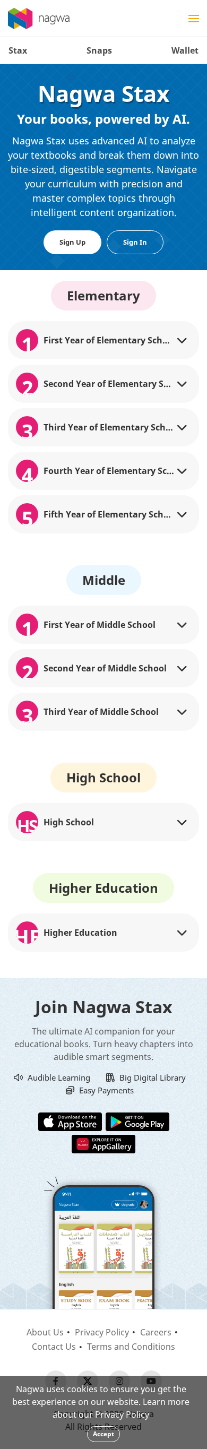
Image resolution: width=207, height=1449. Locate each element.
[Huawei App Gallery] (103, 1143)
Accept (103, 1433)
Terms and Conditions (131, 1346)
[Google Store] (137, 1121)
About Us (45, 1332)
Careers (155, 1332)
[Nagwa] (39, 18)
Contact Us (54, 1346)
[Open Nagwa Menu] (193, 18)
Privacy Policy (102, 1332)
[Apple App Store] (70, 1121)
